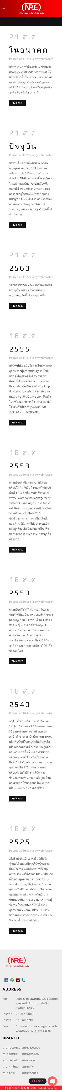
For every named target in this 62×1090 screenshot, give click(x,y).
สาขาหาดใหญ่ (11, 1066)
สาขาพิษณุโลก (30, 1054)
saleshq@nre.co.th (45, 1026)
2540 (19, 704)
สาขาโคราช (28, 1060)
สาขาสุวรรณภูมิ (11, 1047)
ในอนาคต (28, 50)
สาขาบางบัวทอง (31, 1047)
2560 (19, 268)
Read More (17, 103)
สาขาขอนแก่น (10, 1060)
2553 (19, 465)
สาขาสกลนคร (30, 1073)
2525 (19, 841)
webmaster (45, 58)
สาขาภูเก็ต (28, 1066)
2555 (19, 349)
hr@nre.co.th (43, 1031)
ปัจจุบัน (23, 146)
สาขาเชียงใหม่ (10, 1054)
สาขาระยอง (9, 1073)
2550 (19, 592)
